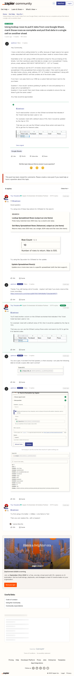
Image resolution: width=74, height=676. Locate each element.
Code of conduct (11, 599)
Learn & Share (16, 9)
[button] (61, 3)
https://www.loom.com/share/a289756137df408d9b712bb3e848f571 (33, 294)
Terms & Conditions (29, 653)
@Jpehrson (20, 108)
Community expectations (14, 606)
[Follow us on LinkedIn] (37, 668)
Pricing (11, 660)
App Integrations (37, 663)
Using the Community (13, 603)
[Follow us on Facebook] (33, 668)
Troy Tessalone (15, 196)
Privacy (69, 673)
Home (5, 14)
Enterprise (52, 660)
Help (17, 660)
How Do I (20, 14)
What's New (30, 9)
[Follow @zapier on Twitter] (44, 668)
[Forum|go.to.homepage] (17, 3)
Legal (63, 673)
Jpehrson (14, 43)
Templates (61, 660)
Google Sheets (16, 151)
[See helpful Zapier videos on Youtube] (47, 668)
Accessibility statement (43, 653)
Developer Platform (28, 660)
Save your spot (10, 585)
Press (39, 660)
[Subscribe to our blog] (40, 668)
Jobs (44, 660)
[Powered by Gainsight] (37, 649)
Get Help (4, 9)
